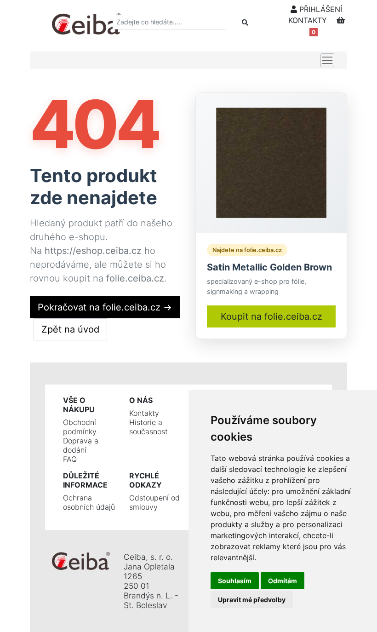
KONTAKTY (307, 20)
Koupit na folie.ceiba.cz (271, 316)
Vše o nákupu (79, 405)
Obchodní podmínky (80, 427)
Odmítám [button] (282, 581)
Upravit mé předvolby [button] (252, 599)
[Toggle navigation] (327, 60)
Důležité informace (85, 480)
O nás (141, 400)
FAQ (70, 459)
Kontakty (144, 413)
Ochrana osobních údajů (89, 502)
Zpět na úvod (70, 329)
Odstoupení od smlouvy (154, 502)
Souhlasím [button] (234, 581)
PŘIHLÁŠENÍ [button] (319, 9)
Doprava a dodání (80, 445)
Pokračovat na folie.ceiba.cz (105, 307)
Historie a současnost (148, 427)
